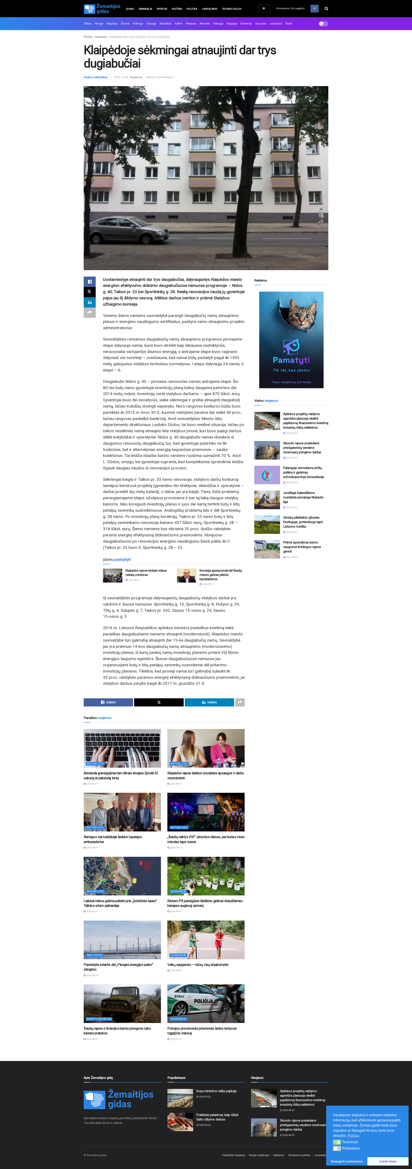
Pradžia (88, 36)
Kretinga (138, 23)
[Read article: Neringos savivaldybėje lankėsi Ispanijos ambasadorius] (122, 812)
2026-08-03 (92, 1039)
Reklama (278, 1155)
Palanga (218, 23)
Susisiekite (321, 1155)
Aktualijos (95, 763)
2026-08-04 (175, 970)
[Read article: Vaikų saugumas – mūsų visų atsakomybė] (206, 940)
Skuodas (260, 23)
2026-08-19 (92, 783)
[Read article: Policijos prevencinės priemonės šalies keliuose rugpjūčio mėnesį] (206, 1003)
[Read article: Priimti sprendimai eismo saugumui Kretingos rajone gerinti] (267, 549)
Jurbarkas (276, 23)
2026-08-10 (175, 911)
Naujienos (101, 36)
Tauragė (151, 23)
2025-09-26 (204, 1096)
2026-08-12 (175, 847)
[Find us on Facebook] (315, 8)
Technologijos (231, 9)
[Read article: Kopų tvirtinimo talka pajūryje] (180, 1098)
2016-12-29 (121, 77)
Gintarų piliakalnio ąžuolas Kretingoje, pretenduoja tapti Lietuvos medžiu (303, 522)
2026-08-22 (291, 482)
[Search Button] (326, 8)
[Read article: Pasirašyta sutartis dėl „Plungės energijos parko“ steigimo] (122, 940)
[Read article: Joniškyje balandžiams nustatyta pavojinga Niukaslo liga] (267, 500)
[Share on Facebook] (90, 282)
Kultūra (177, 9)
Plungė (99, 23)
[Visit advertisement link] (291, 340)
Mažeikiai (165, 23)
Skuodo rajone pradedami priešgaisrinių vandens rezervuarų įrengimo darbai (302, 447)
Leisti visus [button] (388, 1161)
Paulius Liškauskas (95, 77)
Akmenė (205, 23)
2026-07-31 (175, 1039)
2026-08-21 (133, 580)
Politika (192, 9)
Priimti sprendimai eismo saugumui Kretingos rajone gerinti (302, 546)
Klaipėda (111, 23)
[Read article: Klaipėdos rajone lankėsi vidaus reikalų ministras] (112, 575)
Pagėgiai (232, 23)
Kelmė (178, 23)
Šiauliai (125, 23)
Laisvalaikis (209, 9)
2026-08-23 (291, 433)
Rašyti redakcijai (259, 1155)
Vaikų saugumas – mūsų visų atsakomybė (197, 965)
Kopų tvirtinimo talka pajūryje (216, 1091)
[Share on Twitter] (90, 292)
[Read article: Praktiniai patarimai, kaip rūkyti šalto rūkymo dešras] (180, 1122)
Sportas (162, 9)
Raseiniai (246, 23)
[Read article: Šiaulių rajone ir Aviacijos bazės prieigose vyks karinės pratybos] (122, 1003)
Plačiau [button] (353, 1135)
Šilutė (288, 23)
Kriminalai (145, 9)
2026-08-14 (175, 783)
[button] (337, 1142)
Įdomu (130, 9)
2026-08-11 (92, 911)
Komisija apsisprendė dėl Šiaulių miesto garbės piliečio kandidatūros (221, 575)
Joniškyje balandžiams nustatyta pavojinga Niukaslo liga (303, 497)
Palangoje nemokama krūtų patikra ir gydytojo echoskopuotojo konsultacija (303, 472)
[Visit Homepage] (102, 8)
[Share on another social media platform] (90, 312)
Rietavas (191, 23)
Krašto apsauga (99, 1019)
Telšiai (87, 23)
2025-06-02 (204, 1125)
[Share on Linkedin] (90, 302)
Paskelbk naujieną (233, 1155)
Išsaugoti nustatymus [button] (347, 1161)
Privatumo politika (299, 1155)
